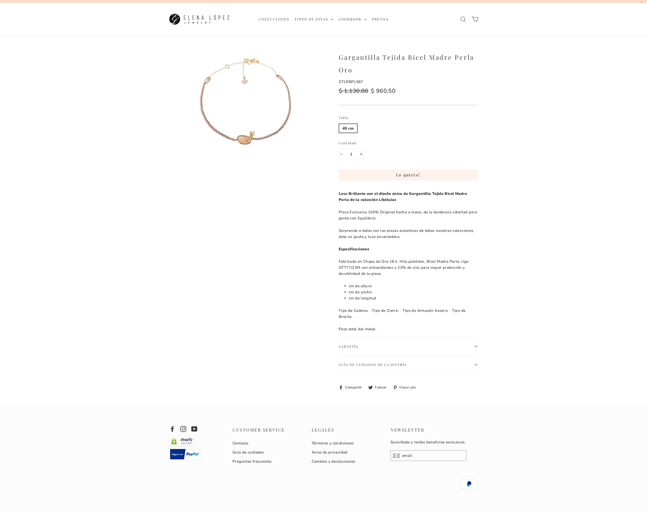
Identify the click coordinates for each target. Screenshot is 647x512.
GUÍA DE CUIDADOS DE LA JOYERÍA (373, 364)
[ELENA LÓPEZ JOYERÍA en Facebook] (172, 428)
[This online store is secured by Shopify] (182, 445)
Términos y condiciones (333, 443)
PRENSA (380, 19)
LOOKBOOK (350, 19)
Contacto (240, 443)
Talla (343, 117)
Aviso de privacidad (330, 452)
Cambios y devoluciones (333, 461)
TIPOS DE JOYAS (312, 19)
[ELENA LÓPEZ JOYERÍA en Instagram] (183, 428)
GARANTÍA (348, 346)
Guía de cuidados (248, 452)
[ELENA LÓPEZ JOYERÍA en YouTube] (194, 428)
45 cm (348, 128)
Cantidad (347, 143)
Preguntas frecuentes (252, 461)
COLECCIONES (274, 19)
